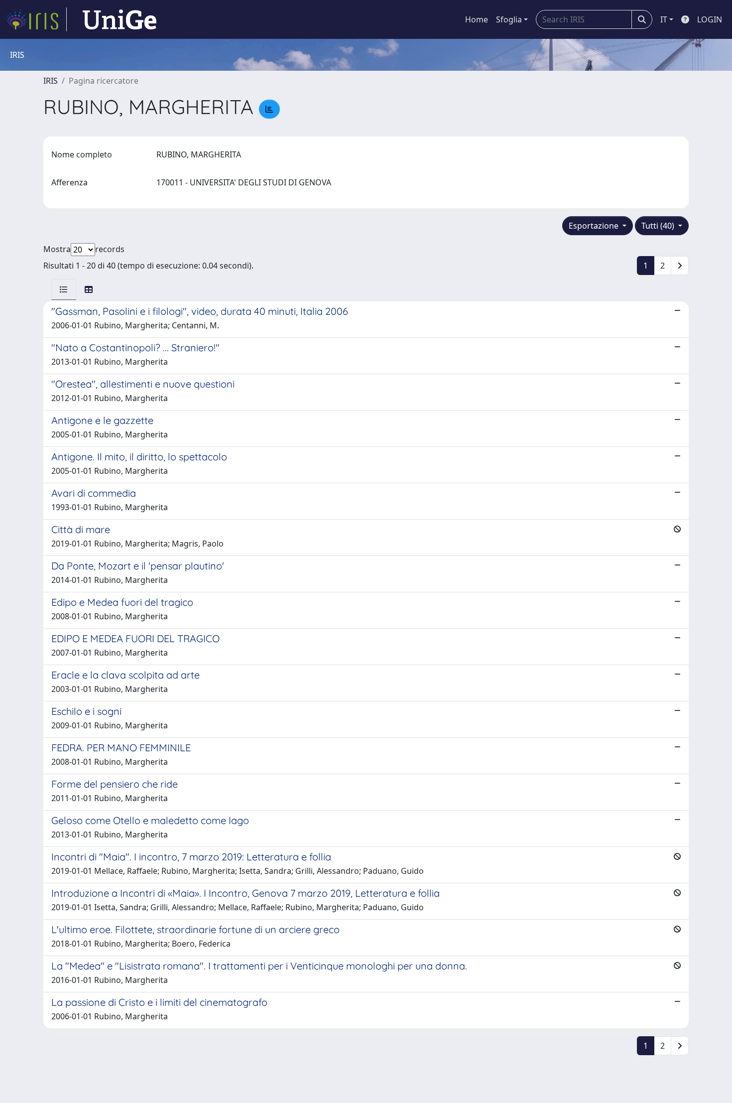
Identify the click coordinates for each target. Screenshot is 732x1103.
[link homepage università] (119, 19)
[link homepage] (36, 19)
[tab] (63, 289)
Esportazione (594, 225)
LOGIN (709, 19)
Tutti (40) (658, 225)
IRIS (50, 80)
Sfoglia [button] (509, 19)
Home (476, 19)
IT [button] (663, 19)
